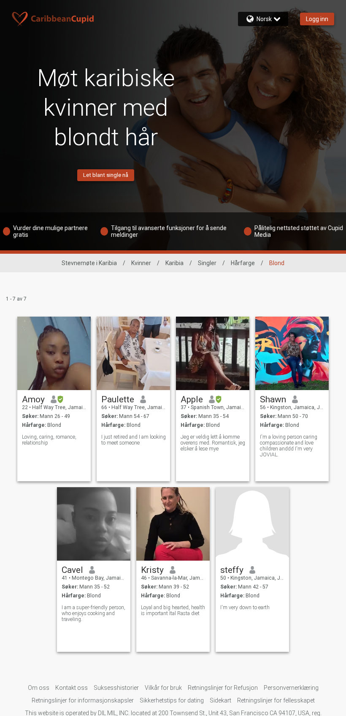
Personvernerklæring (291, 687)
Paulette (117, 399)
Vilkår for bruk (163, 687)
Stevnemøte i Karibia (89, 263)
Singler (207, 263)
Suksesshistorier (116, 687)
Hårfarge (243, 263)
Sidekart (220, 700)
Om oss (38, 687)
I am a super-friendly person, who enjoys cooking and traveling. (93, 613)
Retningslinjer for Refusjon (223, 687)
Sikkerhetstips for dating (172, 700)
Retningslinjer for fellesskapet (276, 700)
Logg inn (317, 19)
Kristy (152, 570)
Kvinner (141, 263)
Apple (192, 399)
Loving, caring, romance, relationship (49, 440)
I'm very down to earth (245, 607)
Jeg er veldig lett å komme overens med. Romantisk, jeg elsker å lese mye (213, 443)
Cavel (72, 570)
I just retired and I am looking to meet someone (133, 440)
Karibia (174, 263)
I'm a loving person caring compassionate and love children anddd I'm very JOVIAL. (288, 446)
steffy (231, 570)
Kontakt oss (71, 687)
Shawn (273, 399)
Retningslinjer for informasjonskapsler (83, 700)
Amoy (33, 399)
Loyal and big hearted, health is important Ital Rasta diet (173, 610)
